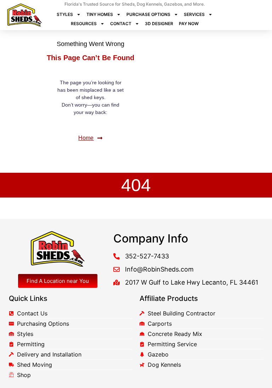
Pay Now (189, 23)
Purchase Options (148, 14)
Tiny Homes (99, 14)
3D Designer (159, 23)
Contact (120, 23)
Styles (65, 14)
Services (194, 14)
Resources (84, 23)
